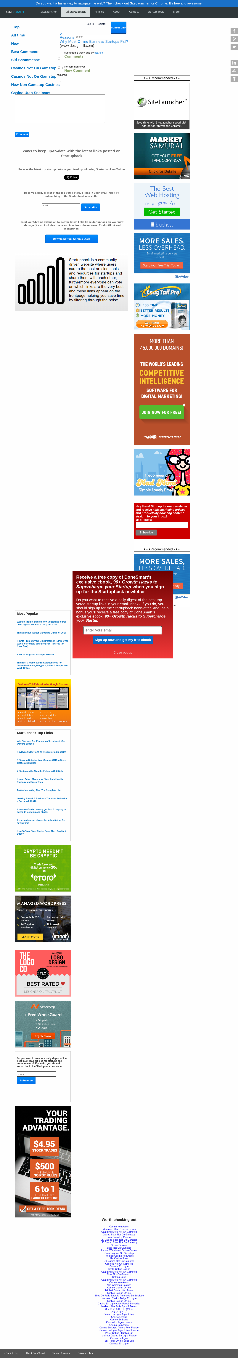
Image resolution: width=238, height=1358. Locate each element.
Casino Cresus (119, 1317)
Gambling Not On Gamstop (119, 1253)
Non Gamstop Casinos (119, 1285)
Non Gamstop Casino (119, 1237)
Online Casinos (119, 1245)
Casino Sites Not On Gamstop (119, 1234)
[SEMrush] (162, 335)
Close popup (122, 652)
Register (101, 23)
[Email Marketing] (162, 234)
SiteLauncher (49, 11)
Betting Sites (119, 1277)
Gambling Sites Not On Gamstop (119, 1231)
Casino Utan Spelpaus (30, 93)
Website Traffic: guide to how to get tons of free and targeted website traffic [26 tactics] (41, 623)
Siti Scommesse (25, 60)
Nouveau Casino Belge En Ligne (119, 1298)
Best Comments (25, 52)
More (176, 11)
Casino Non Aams (119, 1226)
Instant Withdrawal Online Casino (119, 1250)
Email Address (144, 519)
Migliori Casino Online (119, 1293)
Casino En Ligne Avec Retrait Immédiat (119, 1303)
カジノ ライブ (119, 1311)
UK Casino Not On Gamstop (119, 1261)
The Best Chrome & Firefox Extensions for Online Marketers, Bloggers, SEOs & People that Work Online (42, 665)
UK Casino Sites (119, 1258)
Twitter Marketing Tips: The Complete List (39, 790)
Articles (99, 11)
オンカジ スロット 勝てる (119, 1309)
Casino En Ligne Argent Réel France (119, 1327)
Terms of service (61, 1353)
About (116, 11)
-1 (62, 58)
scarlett (98, 52)
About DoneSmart (35, 1353)
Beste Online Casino (119, 1269)
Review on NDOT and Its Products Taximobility (41, 752)
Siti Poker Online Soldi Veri (119, 1340)
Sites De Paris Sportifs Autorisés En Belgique (119, 1295)
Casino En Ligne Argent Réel (119, 1314)
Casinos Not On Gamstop (33, 68)
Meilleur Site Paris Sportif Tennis (119, 1306)
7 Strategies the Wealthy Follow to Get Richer (41, 771)
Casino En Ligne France (119, 1322)
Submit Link (118, 27)
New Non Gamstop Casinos (35, 85)
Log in (90, 23)
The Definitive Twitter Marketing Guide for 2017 (41, 632)
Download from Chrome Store (71, 238)
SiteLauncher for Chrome (148, 3)
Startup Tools (156, 11)
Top (16, 27)
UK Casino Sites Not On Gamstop (119, 1239)
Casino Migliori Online (119, 1287)
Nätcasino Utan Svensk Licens (119, 1229)
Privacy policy (85, 1353)
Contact (134, 11)
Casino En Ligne (119, 1319)
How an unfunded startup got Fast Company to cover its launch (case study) (41, 810)
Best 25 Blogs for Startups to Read (35, 654)
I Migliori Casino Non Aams (119, 1255)
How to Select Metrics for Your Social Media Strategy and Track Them (40, 780)
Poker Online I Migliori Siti (119, 1333)
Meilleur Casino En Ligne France (119, 1335)
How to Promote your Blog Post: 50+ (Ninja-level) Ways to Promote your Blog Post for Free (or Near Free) (42, 644)
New (15, 43)
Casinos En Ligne (119, 1266)
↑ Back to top (11, 1353)
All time (18, 35)
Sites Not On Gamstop (119, 1247)
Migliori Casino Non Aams (119, 1290)
